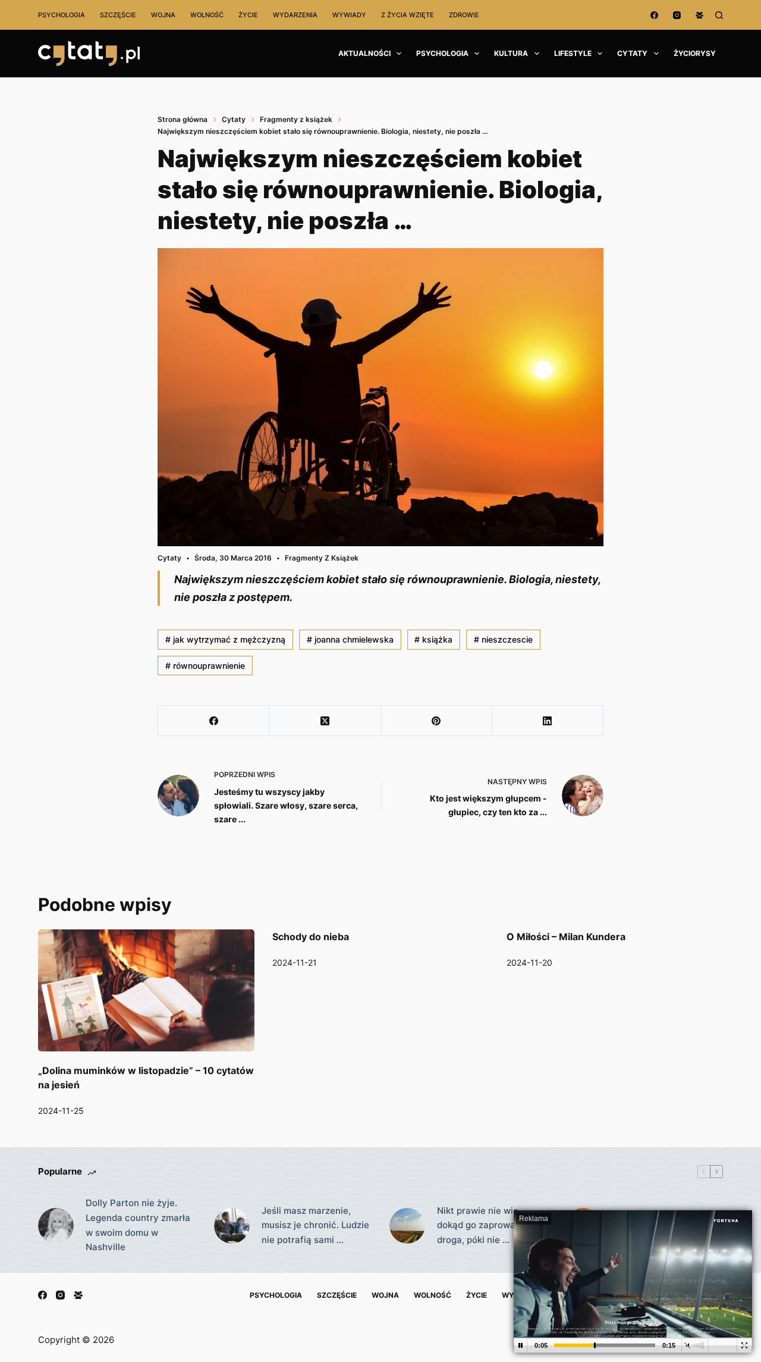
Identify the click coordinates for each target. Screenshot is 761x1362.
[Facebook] (654, 15)
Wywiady (349, 15)
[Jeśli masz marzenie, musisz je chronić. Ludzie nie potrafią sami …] (232, 1226)
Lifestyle (573, 53)
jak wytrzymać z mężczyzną (225, 639)
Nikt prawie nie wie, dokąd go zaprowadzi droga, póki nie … (482, 1225)
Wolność (207, 15)
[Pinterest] (436, 721)
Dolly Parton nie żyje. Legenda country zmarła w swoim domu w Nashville (138, 1225)
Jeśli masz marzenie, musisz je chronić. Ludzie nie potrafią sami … (315, 1225)
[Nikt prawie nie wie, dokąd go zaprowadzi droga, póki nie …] (407, 1226)
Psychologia (61, 15)
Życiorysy (695, 53)
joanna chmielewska (350, 639)
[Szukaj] (719, 15)
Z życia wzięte (407, 15)
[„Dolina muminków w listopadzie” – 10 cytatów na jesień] (146, 990)
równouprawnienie (205, 665)
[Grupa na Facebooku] (699, 15)
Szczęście (118, 15)
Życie (248, 15)
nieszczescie (503, 639)
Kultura (511, 53)
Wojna (163, 15)
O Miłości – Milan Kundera (566, 937)
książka (433, 639)
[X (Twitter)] (324, 721)
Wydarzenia (295, 15)
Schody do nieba (310, 937)
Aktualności (364, 53)
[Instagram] (677, 15)
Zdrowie (464, 15)
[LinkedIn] (547, 721)
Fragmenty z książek (322, 557)
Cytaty (632, 53)
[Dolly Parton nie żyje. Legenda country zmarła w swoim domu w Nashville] (56, 1226)
